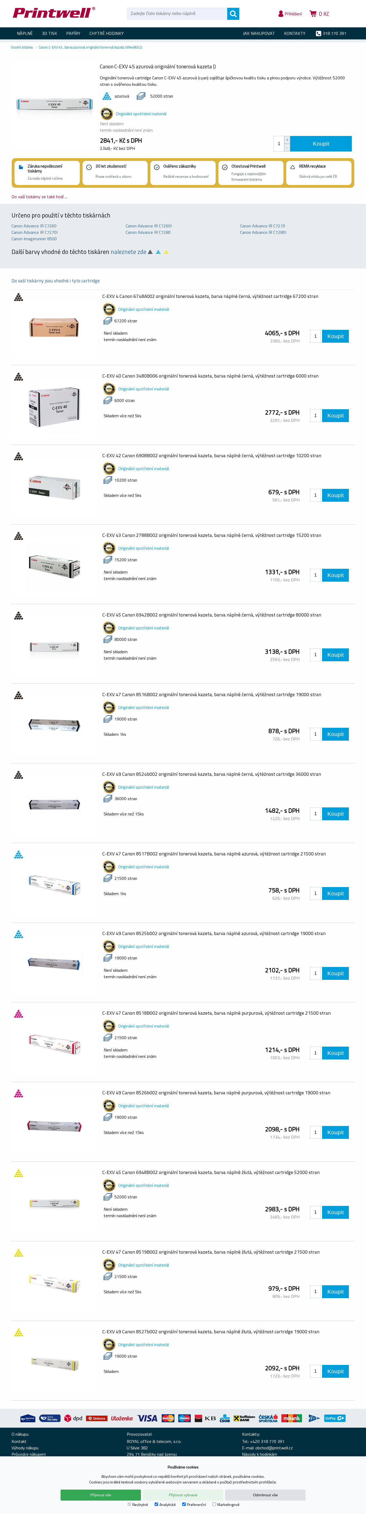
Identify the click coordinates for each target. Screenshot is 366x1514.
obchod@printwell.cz (274, 1448)
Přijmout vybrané (183, 1495)
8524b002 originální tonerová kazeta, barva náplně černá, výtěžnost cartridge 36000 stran (211, 774)
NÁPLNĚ (25, 33)
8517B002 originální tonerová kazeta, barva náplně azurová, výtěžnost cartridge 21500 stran (214, 853)
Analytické (167, 1504)
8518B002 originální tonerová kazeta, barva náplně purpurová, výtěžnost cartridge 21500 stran (216, 1013)
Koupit (321, 144)
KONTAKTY (294, 33)
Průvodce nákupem (29, 1454)
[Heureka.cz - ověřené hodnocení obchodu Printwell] (344, 21)
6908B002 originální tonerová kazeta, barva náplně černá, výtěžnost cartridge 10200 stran (211, 455)
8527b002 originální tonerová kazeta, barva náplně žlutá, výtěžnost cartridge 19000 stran (210, 1331)
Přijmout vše (100, 1495)
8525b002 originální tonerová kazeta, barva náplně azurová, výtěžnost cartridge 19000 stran (214, 933)
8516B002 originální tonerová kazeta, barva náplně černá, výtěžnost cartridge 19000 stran (211, 694)
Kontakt (19, 1441)
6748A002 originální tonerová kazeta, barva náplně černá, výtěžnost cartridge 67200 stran (210, 296)
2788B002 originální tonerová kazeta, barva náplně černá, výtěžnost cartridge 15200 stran (211, 535)
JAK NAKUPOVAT (259, 33)
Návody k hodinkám (259, 1454)
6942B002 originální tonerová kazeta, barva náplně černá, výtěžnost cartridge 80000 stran (211, 614)
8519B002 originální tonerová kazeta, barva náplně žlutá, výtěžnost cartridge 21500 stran (211, 1251)
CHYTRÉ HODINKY (106, 33)
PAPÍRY (73, 33)
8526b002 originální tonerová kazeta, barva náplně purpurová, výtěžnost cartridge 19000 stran (216, 1092)
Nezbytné (140, 1504)
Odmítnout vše (265, 1495)
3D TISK (49, 33)
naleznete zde (128, 251)
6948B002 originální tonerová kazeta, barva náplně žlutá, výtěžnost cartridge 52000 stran (211, 1172)
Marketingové (228, 1504)
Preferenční (196, 1504)
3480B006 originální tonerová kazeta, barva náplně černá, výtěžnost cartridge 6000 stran (210, 375)
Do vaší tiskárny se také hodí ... (39, 196)
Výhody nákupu (25, 1448)
